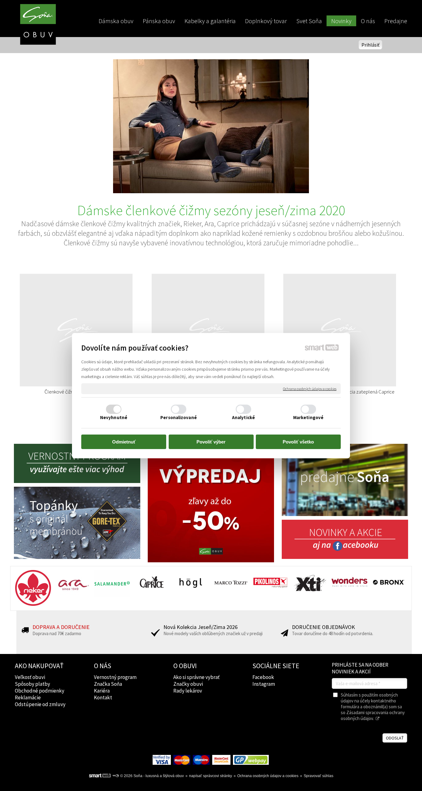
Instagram (263, 684)
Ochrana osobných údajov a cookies (309, 388)
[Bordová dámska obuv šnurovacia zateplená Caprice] (218, 330)
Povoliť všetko (298, 441)
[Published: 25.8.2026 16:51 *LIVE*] (115, 776)
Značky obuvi (188, 684)
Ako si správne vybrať (196, 677)
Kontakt (103, 697)
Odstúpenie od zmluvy (40, 704)
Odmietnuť (124, 441)
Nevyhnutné (113, 417)
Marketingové (308, 417)
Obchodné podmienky (39, 690)
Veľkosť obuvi (30, 677)
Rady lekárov (187, 690)
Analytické (243, 417)
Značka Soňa (108, 684)
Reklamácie (28, 697)
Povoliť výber (211, 441)
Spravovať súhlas (318, 776)
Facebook (263, 677)
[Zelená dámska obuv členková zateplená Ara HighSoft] (349, 330)
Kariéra (102, 690)
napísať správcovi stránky (210, 776)
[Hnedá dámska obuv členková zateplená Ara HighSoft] (86, 330)
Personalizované (178, 417)
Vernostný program (115, 677)
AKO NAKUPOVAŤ (39, 665)
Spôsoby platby (32, 684)
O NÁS (102, 665)
